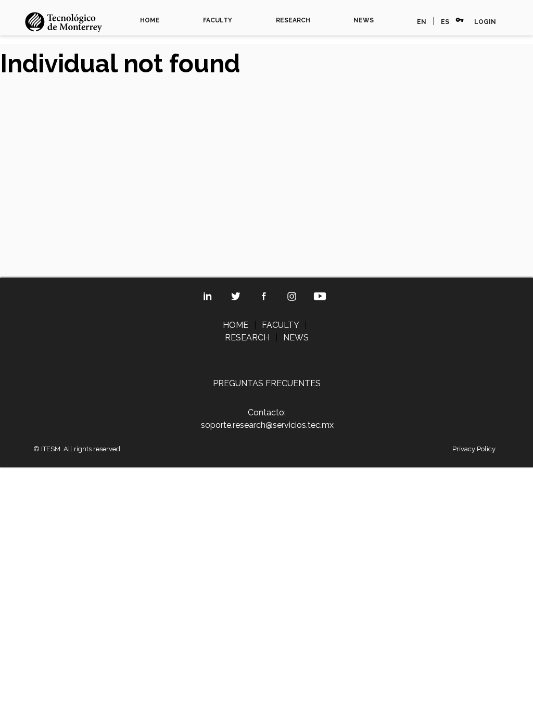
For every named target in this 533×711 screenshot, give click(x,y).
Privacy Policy (474, 449)
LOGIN (485, 22)
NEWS (363, 20)
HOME (150, 20)
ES (445, 22)
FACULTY (217, 20)
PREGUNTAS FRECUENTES (267, 383)
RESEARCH (293, 20)
